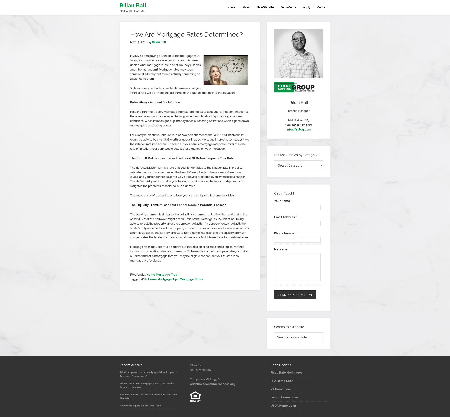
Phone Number (285, 233)
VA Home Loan (281, 389)
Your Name (283, 201)
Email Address (285, 217)
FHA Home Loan (282, 381)
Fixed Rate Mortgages (287, 372)
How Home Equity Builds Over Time (140, 405)
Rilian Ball (133, 5)
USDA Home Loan (283, 405)
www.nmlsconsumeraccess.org (212, 384)
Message (280, 249)
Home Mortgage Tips (162, 274)
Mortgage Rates (191, 279)
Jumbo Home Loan (284, 397)
